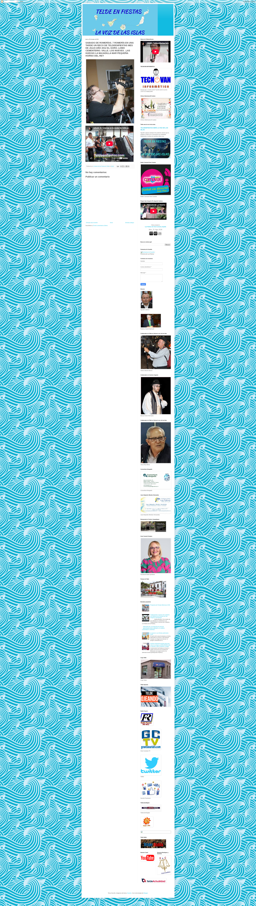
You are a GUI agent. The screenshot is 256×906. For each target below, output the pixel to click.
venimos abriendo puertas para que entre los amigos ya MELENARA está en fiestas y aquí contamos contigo (160, 645)
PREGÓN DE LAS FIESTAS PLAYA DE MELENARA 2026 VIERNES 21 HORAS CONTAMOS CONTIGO (153, 628)
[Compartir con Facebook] (127, 166)
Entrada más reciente (92, 222)
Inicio (111, 222)
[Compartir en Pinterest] (129, 166)
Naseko (129, 893)
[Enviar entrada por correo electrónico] (117, 166)
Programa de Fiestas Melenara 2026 (160, 605)
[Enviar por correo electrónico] (121, 166)
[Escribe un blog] (123, 166)
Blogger (146, 893)
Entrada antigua (129, 222)
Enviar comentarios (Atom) (100, 225)
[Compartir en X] (125, 166)
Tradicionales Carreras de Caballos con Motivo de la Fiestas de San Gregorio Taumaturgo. (160, 616)
